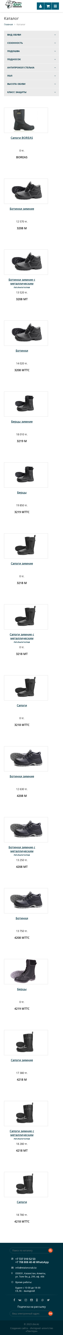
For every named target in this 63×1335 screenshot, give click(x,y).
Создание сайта (19, 1328)
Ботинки (22, 350)
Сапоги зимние (22, 563)
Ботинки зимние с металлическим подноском (22, 283)
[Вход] (40, 6)
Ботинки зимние (22, 209)
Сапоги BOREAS (22, 138)
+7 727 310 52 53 (25, 1259)
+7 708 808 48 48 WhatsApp (32, 1262)
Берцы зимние (22, 421)
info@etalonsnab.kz (26, 1267)
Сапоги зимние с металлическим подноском (22, 638)
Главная (8, 24)
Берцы (22, 492)
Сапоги (22, 705)
